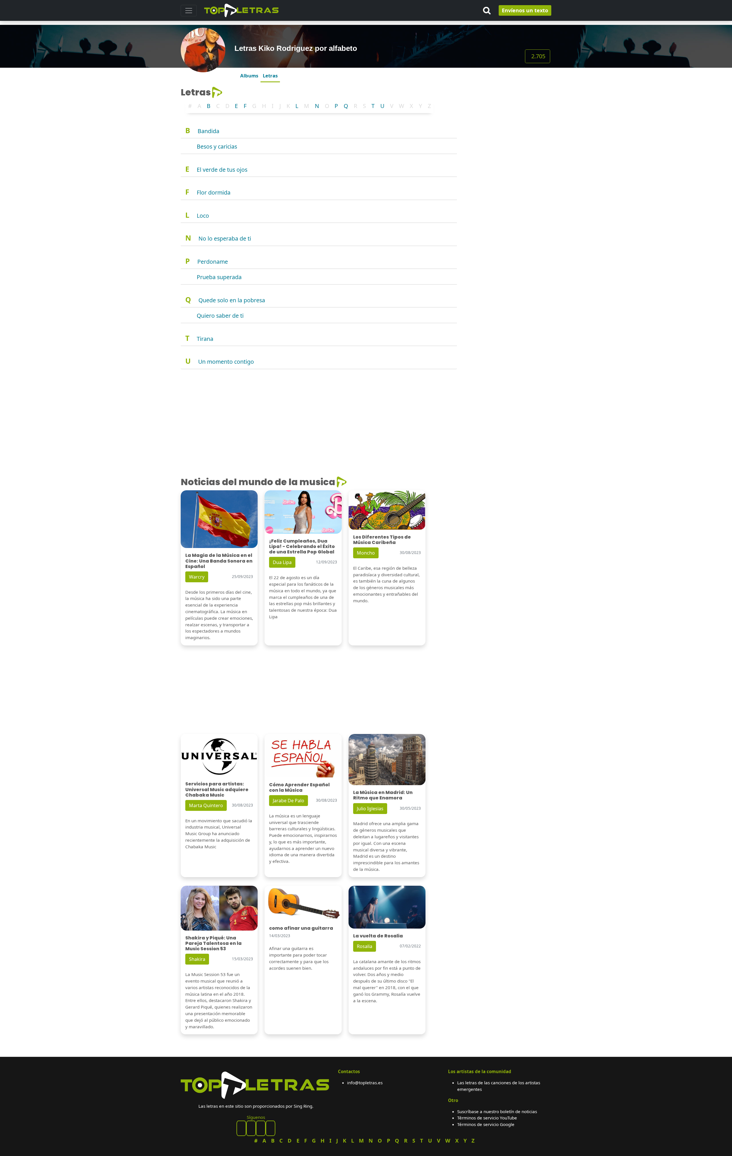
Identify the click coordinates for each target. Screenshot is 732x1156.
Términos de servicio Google (485, 1124)
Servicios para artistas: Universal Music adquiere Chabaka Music (216, 789)
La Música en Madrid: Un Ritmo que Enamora (383, 795)
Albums (249, 75)
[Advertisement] (507, 122)
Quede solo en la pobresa (231, 300)
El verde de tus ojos (222, 169)
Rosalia (364, 946)
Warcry (196, 577)
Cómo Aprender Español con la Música (299, 787)
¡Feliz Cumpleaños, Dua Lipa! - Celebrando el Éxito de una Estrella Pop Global (302, 546)
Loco (203, 215)
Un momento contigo (226, 361)
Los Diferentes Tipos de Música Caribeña (382, 540)
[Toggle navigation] (189, 10)
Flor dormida (213, 192)
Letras (270, 75)
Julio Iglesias (370, 808)
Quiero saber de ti (220, 315)
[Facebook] (241, 1128)
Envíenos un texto (525, 10)
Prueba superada (219, 277)
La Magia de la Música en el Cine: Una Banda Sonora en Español (218, 560)
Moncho (366, 553)
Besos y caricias (217, 146)
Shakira (197, 959)
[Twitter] (270, 1128)
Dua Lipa (282, 562)
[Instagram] (261, 1128)
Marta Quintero (206, 805)
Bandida (208, 131)
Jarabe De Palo (288, 800)
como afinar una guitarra (301, 928)
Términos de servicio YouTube (487, 1118)
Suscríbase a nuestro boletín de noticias (497, 1111)
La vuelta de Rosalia (378, 936)
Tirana (205, 339)
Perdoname (212, 261)
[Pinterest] (251, 1128)
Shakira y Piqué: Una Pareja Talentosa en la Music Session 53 (213, 943)
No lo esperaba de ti (224, 238)
